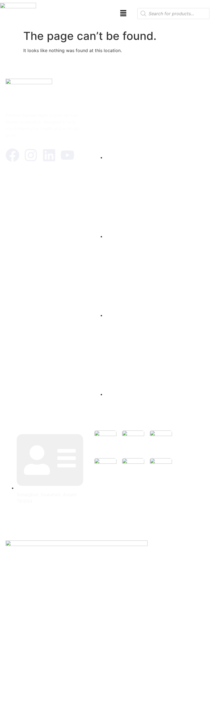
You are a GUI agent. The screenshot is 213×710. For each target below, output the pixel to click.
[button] (123, 13)
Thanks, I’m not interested (106, 698)
